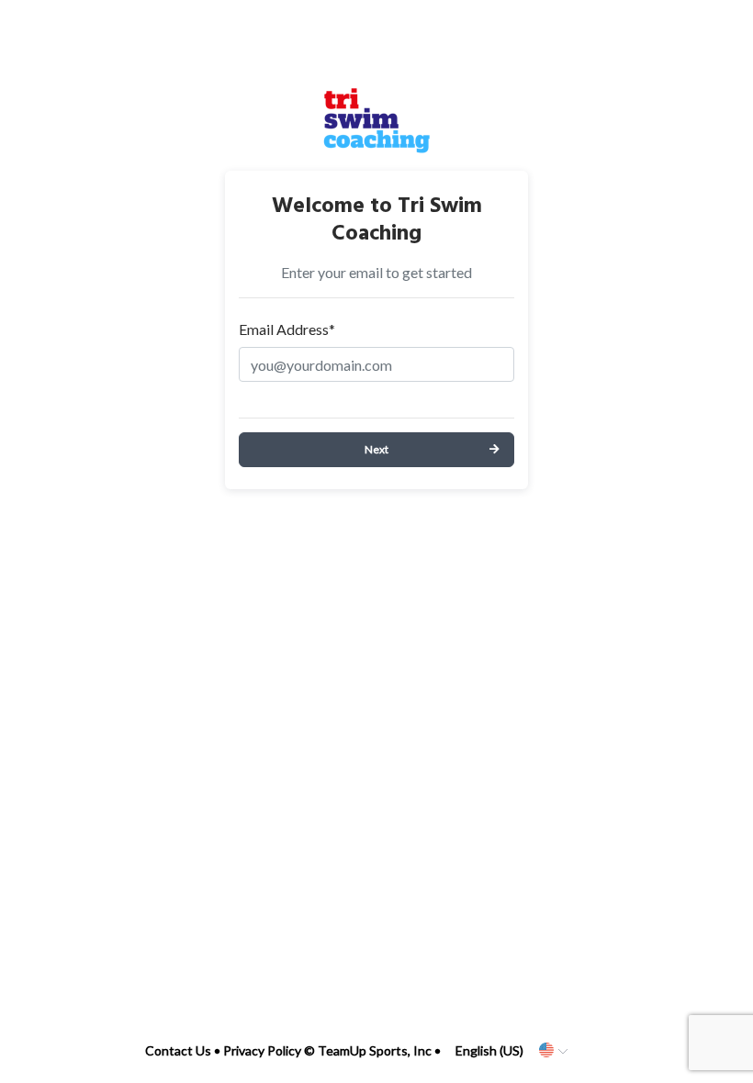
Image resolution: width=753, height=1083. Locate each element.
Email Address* (287, 329)
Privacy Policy (262, 1050)
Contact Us (178, 1050)
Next (376, 449)
